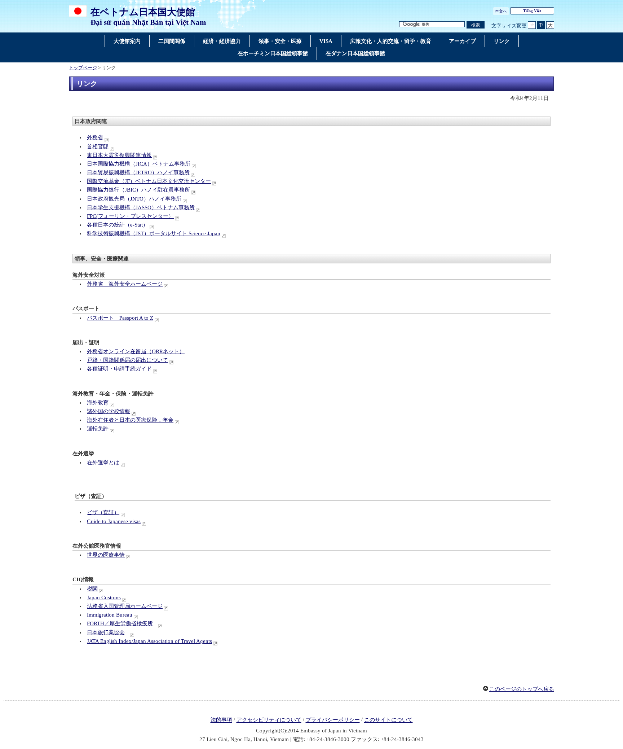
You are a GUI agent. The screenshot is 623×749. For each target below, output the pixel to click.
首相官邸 (98, 146)
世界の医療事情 (106, 555)
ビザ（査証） (103, 512)
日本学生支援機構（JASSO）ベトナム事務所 (141, 207)
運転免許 (98, 429)
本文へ (501, 11)
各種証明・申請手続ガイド (119, 369)
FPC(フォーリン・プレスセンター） (130, 216)
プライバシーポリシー (333, 720)
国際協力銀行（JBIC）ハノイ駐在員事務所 (138, 190)
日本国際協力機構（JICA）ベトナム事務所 (138, 164)
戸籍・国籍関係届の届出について (127, 360)
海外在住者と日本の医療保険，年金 (130, 420)
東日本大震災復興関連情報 (119, 155)
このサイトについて (388, 720)
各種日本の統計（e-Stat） (117, 225)
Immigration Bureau (109, 615)
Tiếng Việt (532, 11)
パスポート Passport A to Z (120, 318)
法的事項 (221, 720)
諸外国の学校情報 (108, 411)
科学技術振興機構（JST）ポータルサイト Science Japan (153, 233)
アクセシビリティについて (269, 720)
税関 (92, 589)
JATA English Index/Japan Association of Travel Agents (149, 641)
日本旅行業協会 (106, 632)
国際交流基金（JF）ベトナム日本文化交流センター (149, 181)
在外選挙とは (103, 462)
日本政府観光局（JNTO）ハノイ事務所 (134, 199)
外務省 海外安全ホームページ (125, 284)
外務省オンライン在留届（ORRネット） (136, 351)
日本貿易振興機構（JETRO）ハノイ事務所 (138, 172)
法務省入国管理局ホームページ (125, 606)
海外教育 (98, 403)
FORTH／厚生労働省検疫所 (120, 623)
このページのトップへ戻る (521, 689)
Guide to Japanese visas (114, 521)
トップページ (83, 67)
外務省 (95, 137)
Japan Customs (104, 597)
